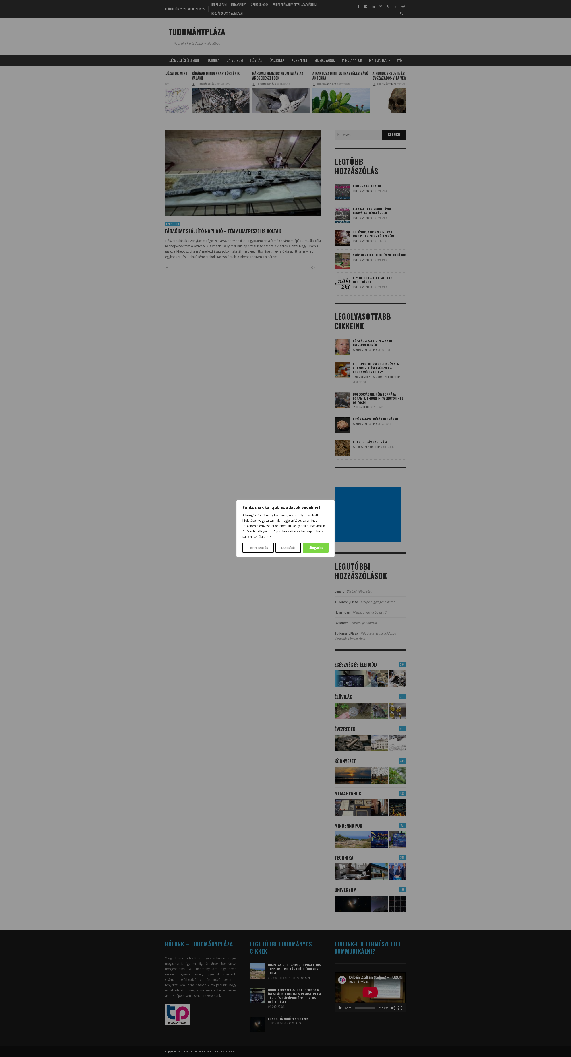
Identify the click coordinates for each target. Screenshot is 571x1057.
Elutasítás (288, 548)
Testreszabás (258, 548)
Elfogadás (315, 548)
